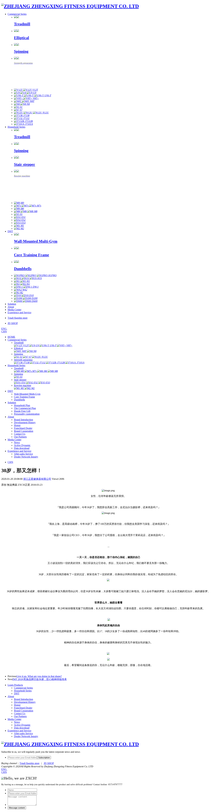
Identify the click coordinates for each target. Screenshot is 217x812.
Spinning (18, 354)
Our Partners (20, 436)
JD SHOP (49, 763)
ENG (4, 328)
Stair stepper (20, 379)
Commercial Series (17, 14)
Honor (17, 425)
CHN (4, 331)
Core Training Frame (24, 396)
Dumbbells (19, 399)
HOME (11, 337)
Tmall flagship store (29, 763)
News (17, 442)
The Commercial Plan (25, 408)
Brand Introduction (23, 419)
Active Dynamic (22, 445)
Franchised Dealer (23, 428)
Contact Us (19, 434)
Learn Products (15, 685)
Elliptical (18, 348)
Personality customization (27, 414)
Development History (25, 422)
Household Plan (22, 405)
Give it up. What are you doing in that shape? (39, 676)
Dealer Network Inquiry (26, 456)
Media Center (14, 309)
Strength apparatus (23, 359)
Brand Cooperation (23, 431)
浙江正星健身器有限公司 (37, 479)
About (11, 306)
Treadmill (19, 342)
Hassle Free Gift (22, 411)
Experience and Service (19, 312)
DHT (10, 231)
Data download (21, 448)
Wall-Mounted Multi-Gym (27, 394)
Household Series (16, 127)
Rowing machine (22, 385)
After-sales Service (23, 454)
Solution (12, 304)
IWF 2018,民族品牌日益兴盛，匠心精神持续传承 (40, 679)
